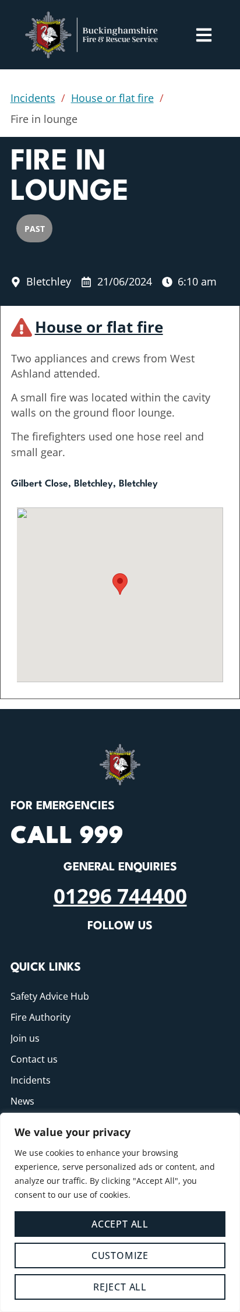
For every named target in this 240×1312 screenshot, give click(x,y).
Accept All (120, 1224)
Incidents (32, 98)
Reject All (120, 1287)
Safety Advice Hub (49, 996)
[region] (120, 1212)
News (22, 1101)
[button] (120, 584)
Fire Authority (40, 1017)
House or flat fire (112, 98)
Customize (120, 1255)
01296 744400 (120, 895)
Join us (25, 1038)
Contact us (34, 1059)
